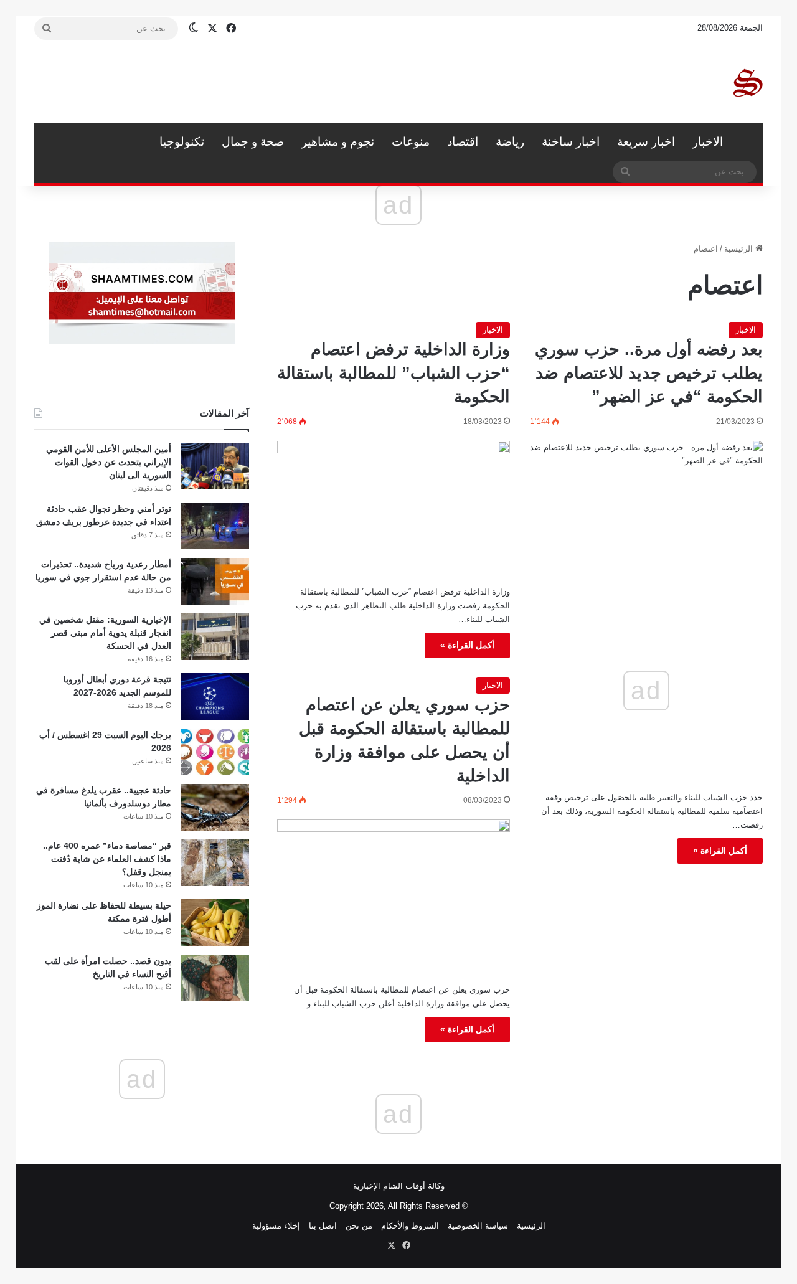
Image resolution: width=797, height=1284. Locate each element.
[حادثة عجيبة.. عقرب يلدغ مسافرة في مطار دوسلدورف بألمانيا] (215, 807)
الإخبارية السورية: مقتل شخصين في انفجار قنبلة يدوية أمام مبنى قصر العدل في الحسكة (105, 633)
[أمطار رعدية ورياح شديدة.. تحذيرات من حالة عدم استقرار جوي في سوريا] (215, 581)
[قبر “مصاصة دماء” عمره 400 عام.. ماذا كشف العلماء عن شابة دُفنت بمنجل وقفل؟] (215, 862)
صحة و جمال (253, 141)
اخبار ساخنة (571, 141)
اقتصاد (462, 141)
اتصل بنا (323, 1225)
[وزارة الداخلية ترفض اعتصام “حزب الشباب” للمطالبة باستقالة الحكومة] (393, 508)
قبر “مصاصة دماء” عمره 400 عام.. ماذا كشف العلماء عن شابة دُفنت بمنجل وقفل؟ (107, 859)
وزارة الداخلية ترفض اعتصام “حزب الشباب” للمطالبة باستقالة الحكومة (393, 373)
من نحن (359, 1225)
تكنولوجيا (181, 141)
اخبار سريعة (646, 141)
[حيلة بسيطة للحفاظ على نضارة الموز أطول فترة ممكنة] (215, 922)
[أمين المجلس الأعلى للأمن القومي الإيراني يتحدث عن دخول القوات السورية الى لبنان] (215, 466)
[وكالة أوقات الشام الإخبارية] (747, 82)
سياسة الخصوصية (478, 1225)
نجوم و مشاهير (337, 141)
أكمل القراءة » (720, 851)
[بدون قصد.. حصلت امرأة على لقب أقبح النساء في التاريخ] (215, 978)
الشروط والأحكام (410, 1225)
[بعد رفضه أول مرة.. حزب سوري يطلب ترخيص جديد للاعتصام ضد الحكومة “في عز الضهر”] (646, 511)
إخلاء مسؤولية (276, 1225)
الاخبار (707, 141)
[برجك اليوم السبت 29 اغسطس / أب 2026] (215, 752)
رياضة (510, 141)
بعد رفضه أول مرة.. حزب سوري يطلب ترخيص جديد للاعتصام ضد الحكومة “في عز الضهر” (649, 373)
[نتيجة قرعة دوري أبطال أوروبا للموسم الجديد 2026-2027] (215, 696)
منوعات (411, 141)
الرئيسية (747, 142)
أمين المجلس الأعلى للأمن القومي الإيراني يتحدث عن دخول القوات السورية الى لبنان (108, 462)
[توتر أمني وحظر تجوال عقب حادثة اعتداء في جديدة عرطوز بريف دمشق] (215, 526)
